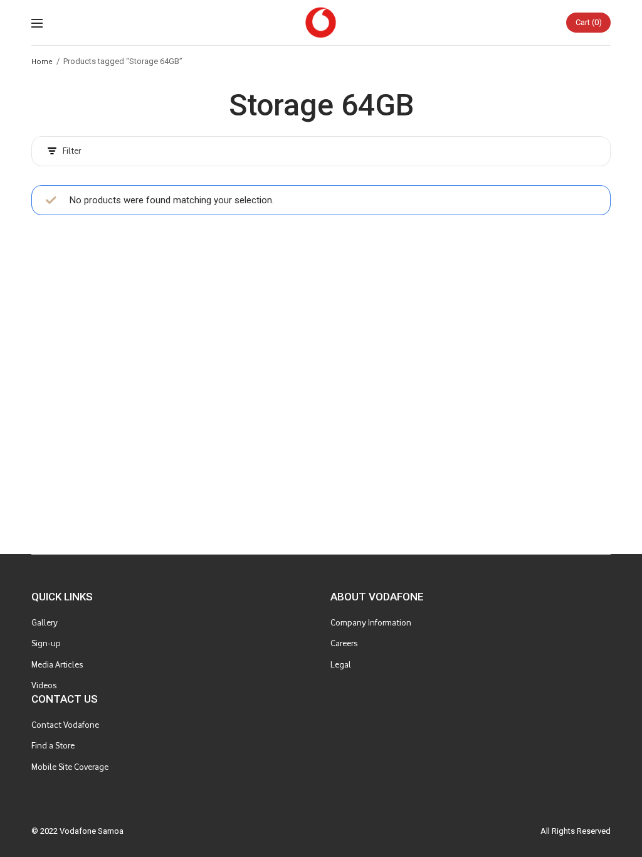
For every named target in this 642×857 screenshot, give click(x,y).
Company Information (370, 622)
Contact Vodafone (65, 725)
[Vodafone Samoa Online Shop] (321, 22)
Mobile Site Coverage (69, 767)
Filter (72, 151)
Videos (43, 685)
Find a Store (53, 745)
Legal (340, 664)
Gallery (44, 622)
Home (42, 61)
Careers (343, 643)
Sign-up (46, 643)
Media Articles (57, 664)
